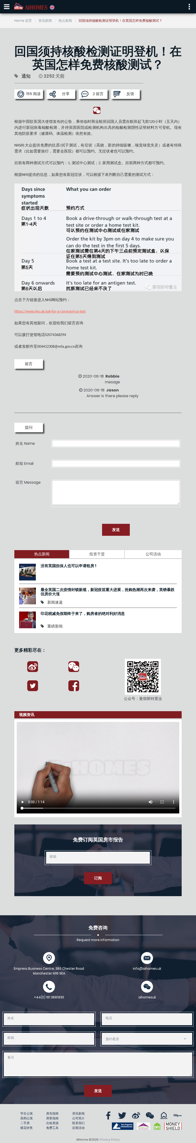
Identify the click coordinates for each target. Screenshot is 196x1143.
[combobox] (147, 1039)
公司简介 (78, 1118)
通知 (26, 76)
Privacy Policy (110, 1140)
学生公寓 (26, 1113)
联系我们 (78, 1123)
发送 (116, 529)
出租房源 (52, 1123)
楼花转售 (26, 1128)
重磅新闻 (55, 626)
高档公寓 (26, 1118)
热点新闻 (65, 20)
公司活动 (153, 554)
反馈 (130, 94)
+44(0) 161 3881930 (49, 997)
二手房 (25, 1123)
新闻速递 (55, 602)
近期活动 (78, 1128)
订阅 (98, 878)
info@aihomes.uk (147, 968)
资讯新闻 (45, 20)
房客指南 (52, 1118)
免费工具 (52, 1128)
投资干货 (97, 554)
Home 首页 (23, 20)
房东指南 (52, 1113)
